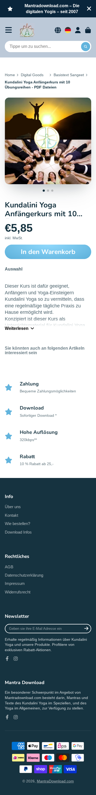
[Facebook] (7, 658)
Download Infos (18, 532)
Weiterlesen (17, 328)
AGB (9, 567)
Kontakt (11, 515)
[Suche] (85, 46)
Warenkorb (88, 30)
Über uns (13, 506)
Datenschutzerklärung (24, 575)
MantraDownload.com (55, 781)
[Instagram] (15, 658)
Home (10, 75)
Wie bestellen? (17, 523)
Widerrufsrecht (17, 592)
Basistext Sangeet (69, 75)
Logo (27, 30)
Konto (78, 30)
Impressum (15, 583)
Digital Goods (32, 75)
